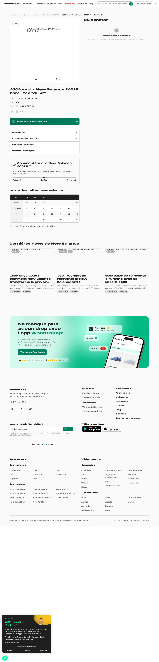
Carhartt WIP (134, 498)
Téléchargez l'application (32, 352)
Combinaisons (135, 470)
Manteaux (133, 474)
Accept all (43, 650)
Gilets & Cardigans (113, 470)
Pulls (107, 481)
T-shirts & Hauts (112, 486)
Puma (107, 498)
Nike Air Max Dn (40, 493)
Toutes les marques (128, 418)
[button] (5, 658)
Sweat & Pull (134, 479)
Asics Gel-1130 (62, 498)
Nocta (107, 510)
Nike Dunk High (17, 502)
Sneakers (27, 4)
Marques (13, 15)
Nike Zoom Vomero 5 (43, 498)
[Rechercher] (131, 4)
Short (84, 474)
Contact (121, 414)
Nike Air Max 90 (40, 489)
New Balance (25, 15)
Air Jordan (86, 506)
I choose (27, 650)
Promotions (69, 4)
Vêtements (41, 4)
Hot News (122, 401)
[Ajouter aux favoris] (15, 24)
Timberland (15, 470)
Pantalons (133, 483)
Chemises (86, 470)
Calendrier (82, 4)
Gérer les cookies (81, 520)
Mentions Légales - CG (19, 520)
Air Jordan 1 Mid (17, 493)
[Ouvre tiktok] (30, 409)
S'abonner (68, 429)
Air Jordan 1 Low (17, 489)
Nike (83, 498)
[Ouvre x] (22, 409)
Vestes (84, 483)
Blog (91, 4)
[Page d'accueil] (12, 4)
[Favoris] (156, 3)
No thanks (10, 650)
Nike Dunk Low (17, 498)
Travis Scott (61, 474)
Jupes (84, 479)
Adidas (84, 502)
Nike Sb (36, 470)
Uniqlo (131, 502)
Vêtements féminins (92, 411)
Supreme (14, 479)
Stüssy (59, 470)
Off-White (37, 474)
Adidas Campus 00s (65, 493)
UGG (12, 474)
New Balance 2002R (51, 15)
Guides (120, 405)
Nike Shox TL (62, 489)
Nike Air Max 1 (39, 502)
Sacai (35, 479)
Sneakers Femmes (91, 397)
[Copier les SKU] (33, 106)
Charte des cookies (64, 520)
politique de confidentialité (45, 433)
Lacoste (108, 502)
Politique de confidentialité (42, 520)
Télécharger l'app (143, 4)
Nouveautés (56, 4)
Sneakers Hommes (91, 393)
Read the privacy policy (12, 643)
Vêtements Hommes (92, 407)
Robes (84, 487)
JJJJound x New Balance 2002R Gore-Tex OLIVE (82, 15)
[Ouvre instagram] (13, 409)
